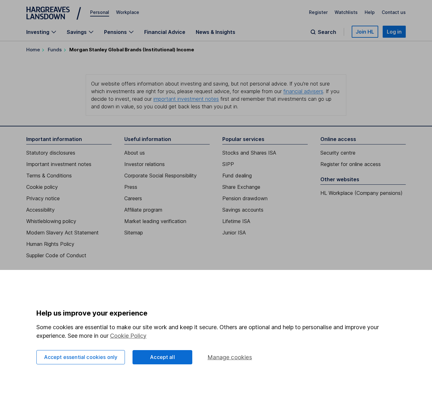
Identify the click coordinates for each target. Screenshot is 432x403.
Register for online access (350, 164)
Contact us (394, 12)
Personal (99, 12)
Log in (394, 32)
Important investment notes (58, 164)
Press (130, 187)
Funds (55, 50)
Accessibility (40, 210)
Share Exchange (241, 187)
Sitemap (133, 232)
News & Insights (215, 32)
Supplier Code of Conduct (56, 255)
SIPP (228, 164)
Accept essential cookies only (81, 357)
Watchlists (346, 12)
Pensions (115, 32)
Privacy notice (43, 198)
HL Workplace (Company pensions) (361, 193)
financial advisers (303, 91)
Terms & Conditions (49, 175)
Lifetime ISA (236, 221)
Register (318, 12)
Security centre (337, 153)
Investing (37, 32)
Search (327, 32)
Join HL (365, 32)
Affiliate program (143, 210)
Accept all (162, 357)
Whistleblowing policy (51, 221)
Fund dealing (237, 175)
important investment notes (186, 99)
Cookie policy (42, 187)
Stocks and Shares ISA (249, 153)
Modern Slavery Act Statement (62, 232)
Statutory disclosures (50, 153)
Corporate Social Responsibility (160, 175)
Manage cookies (229, 357)
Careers (133, 198)
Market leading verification (155, 221)
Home (33, 50)
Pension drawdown (245, 198)
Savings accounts (242, 210)
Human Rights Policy (50, 244)
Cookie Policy (128, 335)
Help (370, 12)
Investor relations (144, 164)
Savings (77, 32)
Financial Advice (164, 32)
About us (134, 153)
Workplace (127, 12)
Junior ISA (234, 232)
